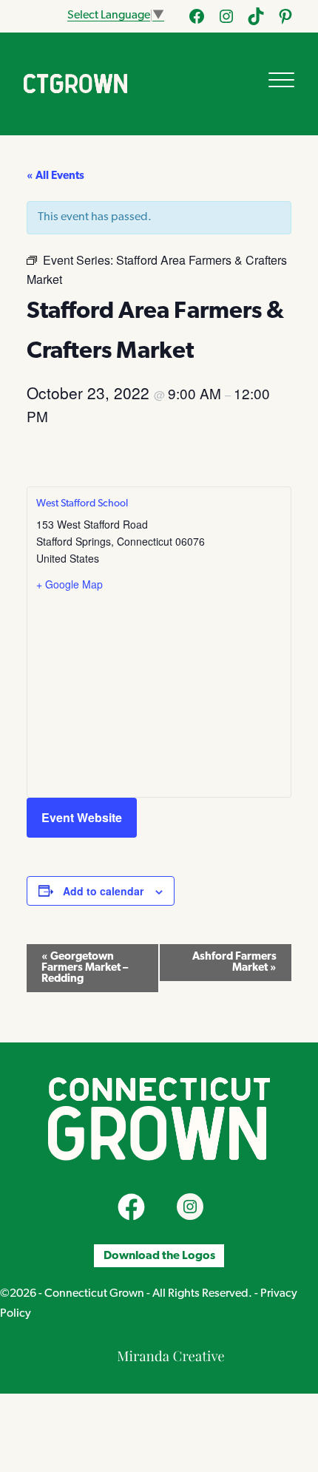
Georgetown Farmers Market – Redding (84, 968)
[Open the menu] (281, 79)
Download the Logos (159, 1256)
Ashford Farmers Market (234, 963)
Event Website (81, 817)
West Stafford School (82, 503)
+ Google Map (69, 584)
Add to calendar (103, 890)
